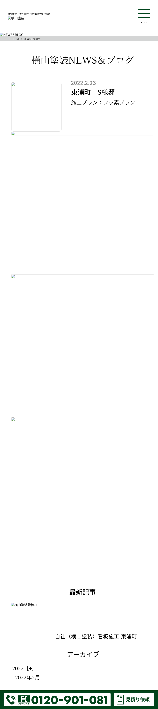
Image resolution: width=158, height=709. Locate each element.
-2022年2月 (26, 677)
